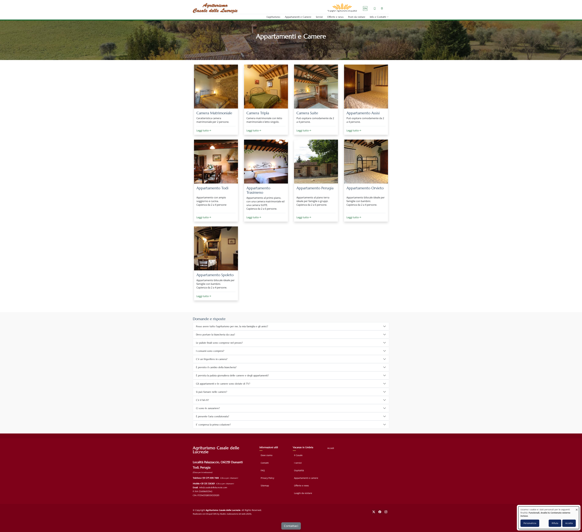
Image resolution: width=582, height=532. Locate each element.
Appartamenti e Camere (298, 16)
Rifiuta (555, 523)
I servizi (298, 462)
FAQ (263, 470)
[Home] (215, 8)
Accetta (569, 523)
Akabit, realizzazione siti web (232, 513)
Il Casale (298, 455)
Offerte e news (335, 16)
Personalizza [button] (529, 523)
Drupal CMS (211, 513)
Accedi (330, 448)
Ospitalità (299, 470)
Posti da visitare (356, 16)
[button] (378, 17)
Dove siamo (266, 455)
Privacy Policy (267, 478)
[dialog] (548, 517)
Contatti (265, 462)
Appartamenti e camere (306, 478)
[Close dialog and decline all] (576, 508)
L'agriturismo (273, 16)
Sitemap (265, 485)
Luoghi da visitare (303, 493)
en (365, 8)
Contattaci (291, 526)
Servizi (319, 16)
